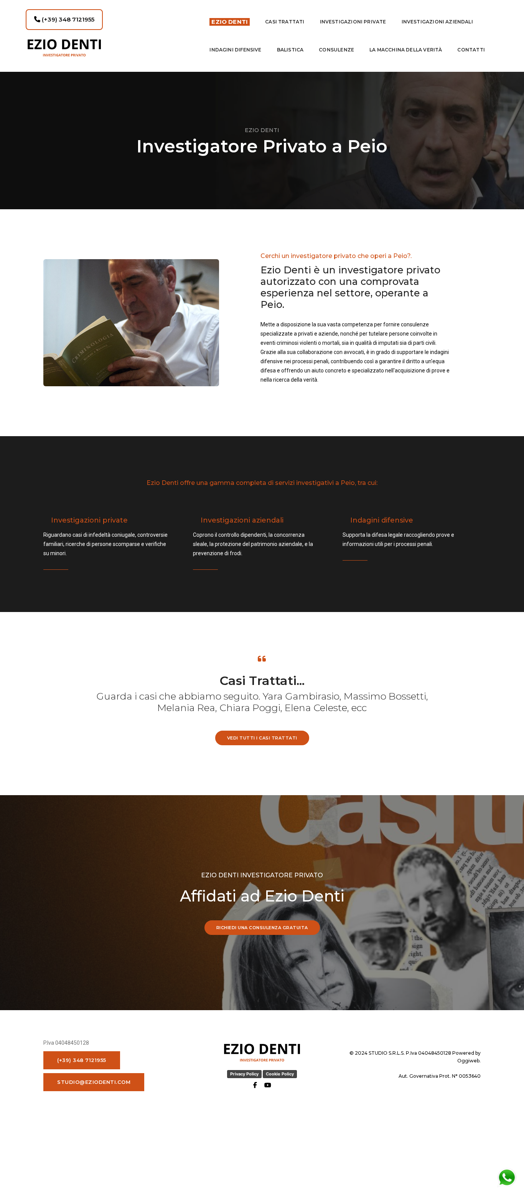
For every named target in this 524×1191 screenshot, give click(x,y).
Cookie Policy (280, 1074)
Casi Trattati (284, 22)
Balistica (290, 50)
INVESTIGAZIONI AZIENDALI (437, 22)
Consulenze (336, 50)
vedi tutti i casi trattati (262, 738)
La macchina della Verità (405, 50)
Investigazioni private (353, 22)
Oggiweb (468, 1061)
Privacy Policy (244, 1074)
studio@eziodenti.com (93, 1082)
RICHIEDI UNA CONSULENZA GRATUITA (262, 927)
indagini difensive (235, 50)
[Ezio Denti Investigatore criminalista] (110, 47)
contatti (470, 50)
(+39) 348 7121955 (67, 19)
